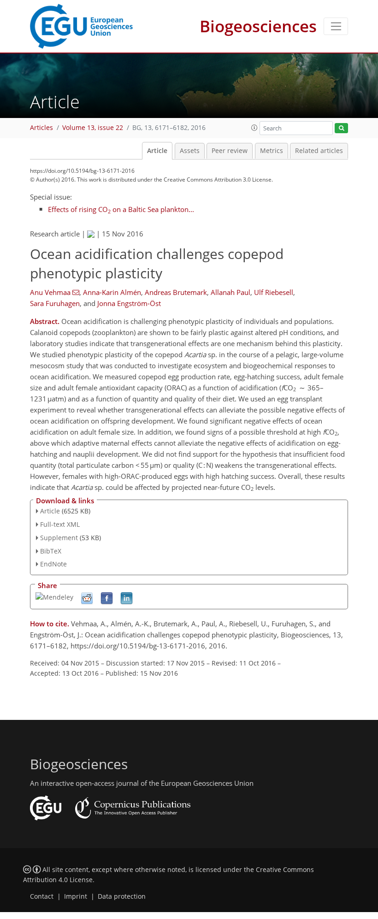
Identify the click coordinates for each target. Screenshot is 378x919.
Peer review (230, 151)
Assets (190, 151)
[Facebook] (106, 598)
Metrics (271, 151)
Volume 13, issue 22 (92, 128)
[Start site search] (341, 128)
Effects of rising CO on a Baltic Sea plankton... (121, 209)
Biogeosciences (258, 26)
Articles (41, 128)
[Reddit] (87, 598)
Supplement (59, 537)
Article (157, 151)
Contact (41, 896)
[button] (254, 128)
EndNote (53, 564)
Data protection (122, 896)
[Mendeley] (54, 596)
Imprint (75, 896)
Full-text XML (60, 524)
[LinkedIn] (126, 598)
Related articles (319, 151)
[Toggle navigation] (336, 26)
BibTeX (50, 551)
